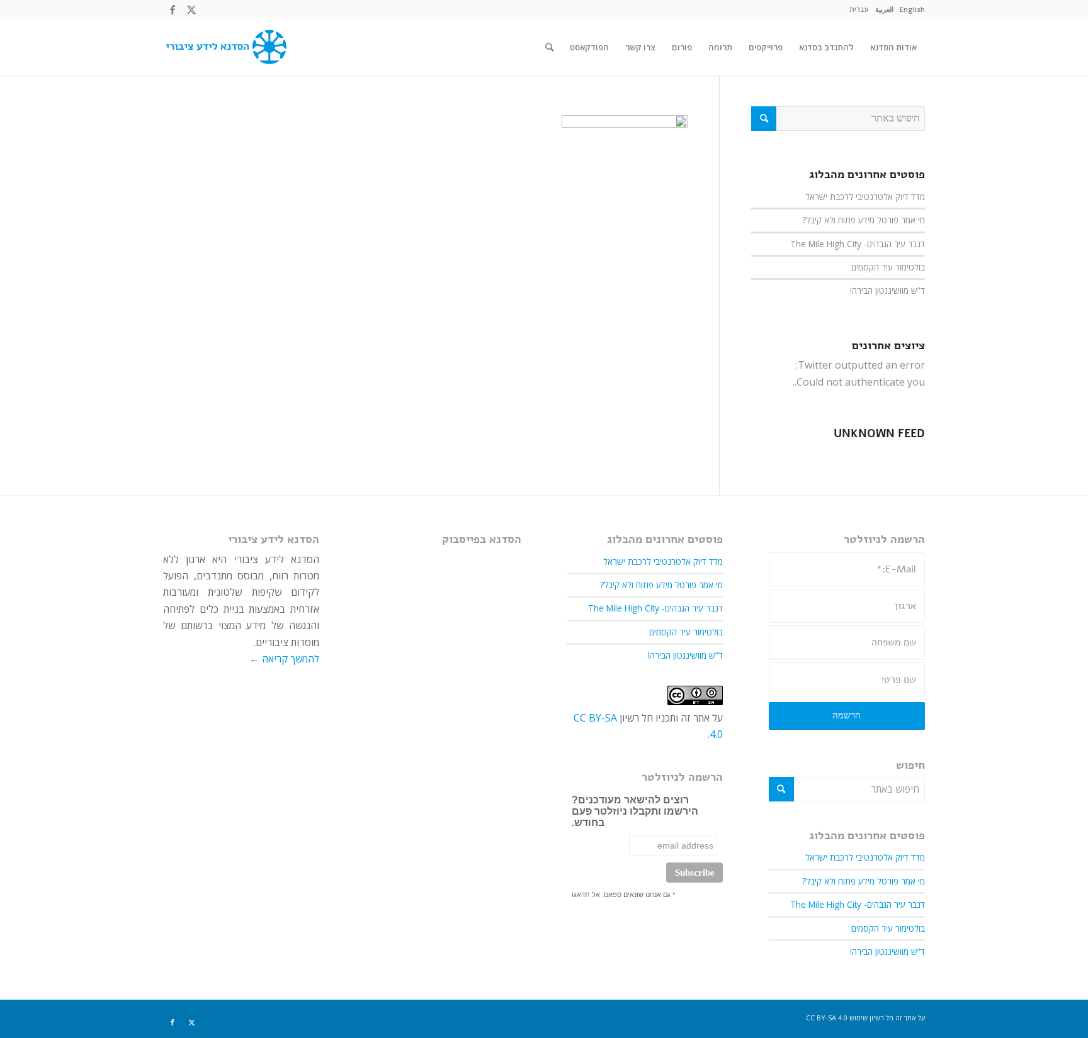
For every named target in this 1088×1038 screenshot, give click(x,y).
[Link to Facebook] (172, 9)
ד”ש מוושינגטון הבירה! (887, 290)
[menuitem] (912, 9)
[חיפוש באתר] (549, 47)
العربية (884, 9)
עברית (859, 9)
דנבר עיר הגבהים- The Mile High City (857, 244)
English (912, 9)
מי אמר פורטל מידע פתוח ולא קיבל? (863, 220)
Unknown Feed (879, 434)
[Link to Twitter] (191, 9)
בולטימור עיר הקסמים (888, 267)
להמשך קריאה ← (284, 659)
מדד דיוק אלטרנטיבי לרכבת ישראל (865, 197)
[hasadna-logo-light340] (224, 47)
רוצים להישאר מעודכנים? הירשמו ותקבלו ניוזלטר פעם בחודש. (635, 811)
